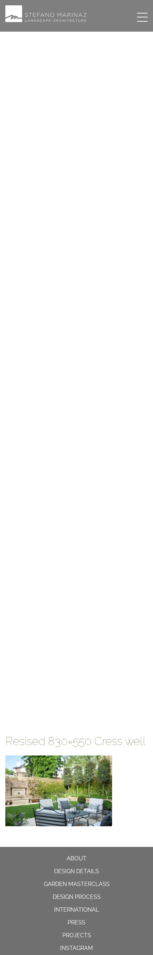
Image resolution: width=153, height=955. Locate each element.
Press (76, 922)
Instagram (76, 948)
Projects (76, 935)
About (76, 858)
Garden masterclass (77, 884)
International (76, 909)
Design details (76, 871)
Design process (77, 896)
